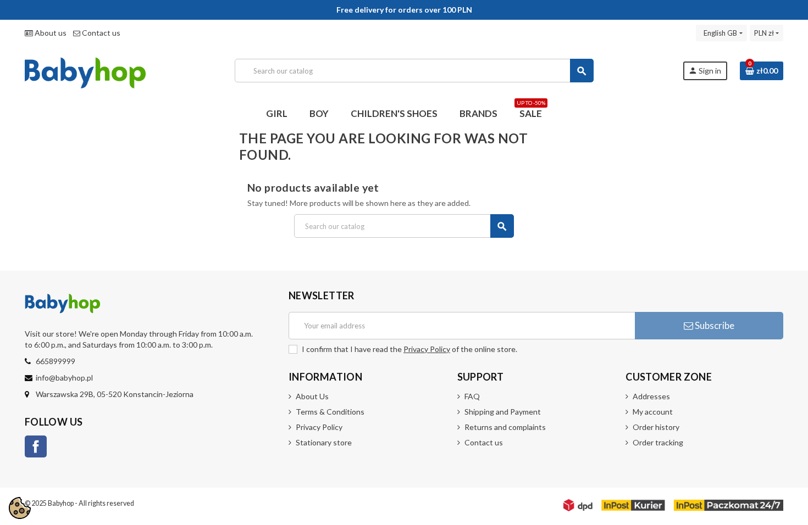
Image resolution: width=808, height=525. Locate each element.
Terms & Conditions (330, 411)
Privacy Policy (426, 349)
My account (653, 411)
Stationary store (324, 442)
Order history (656, 427)
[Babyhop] (85, 69)
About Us (312, 396)
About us (50, 32)
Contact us (100, 32)
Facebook (36, 446)
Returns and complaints (505, 427)
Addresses (651, 396)
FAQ (472, 396)
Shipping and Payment (502, 411)
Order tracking (658, 442)
